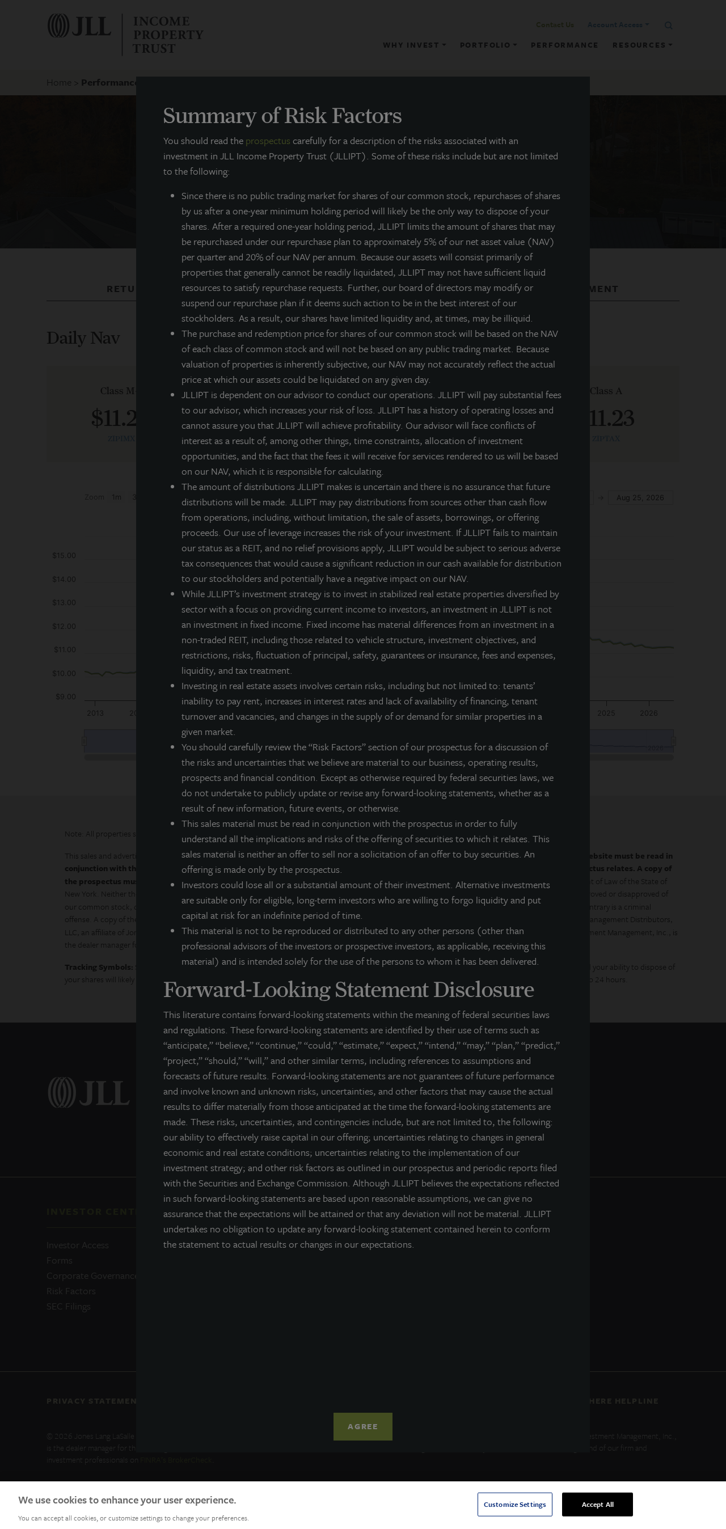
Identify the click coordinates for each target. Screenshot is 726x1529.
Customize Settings (515, 1503)
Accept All (598, 1503)
